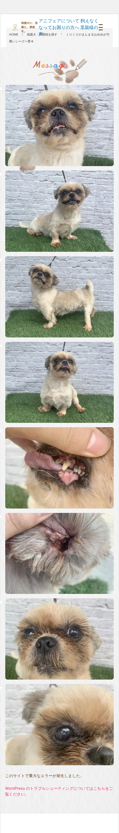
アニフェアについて (58, 20)
